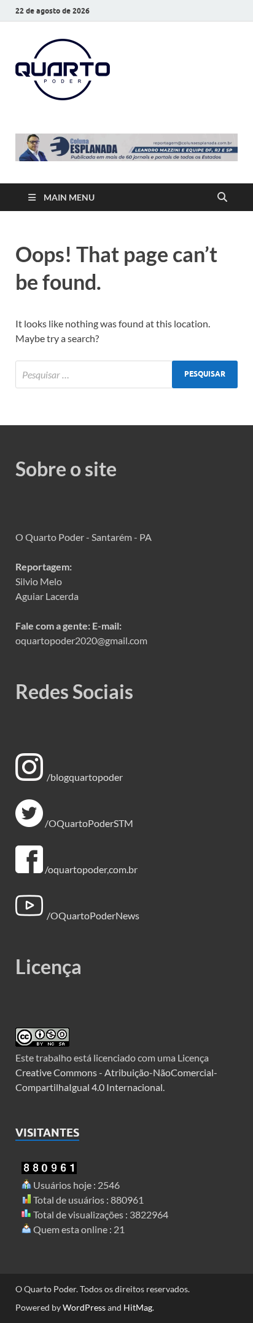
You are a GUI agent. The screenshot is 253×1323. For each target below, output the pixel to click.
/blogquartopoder (85, 777)
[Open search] (222, 197)
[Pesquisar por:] (126, 374)
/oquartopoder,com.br (91, 869)
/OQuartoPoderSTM (89, 823)
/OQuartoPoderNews (93, 915)
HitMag (137, 1307)
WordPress (84, 1307)
